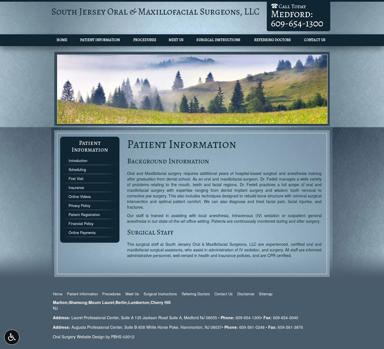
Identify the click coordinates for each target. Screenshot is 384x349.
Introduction (78, 160)
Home (62, 39)
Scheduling (77, 169)
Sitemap (265, 293)
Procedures (144, 39)
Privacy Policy (79, 205)
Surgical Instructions (218, 39)
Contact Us (315, 39)
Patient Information (100, 39)
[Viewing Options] (11, 337)
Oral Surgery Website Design (79, 336)
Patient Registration (84, 214)
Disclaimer (245, 293)
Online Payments (82, 232)
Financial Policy (81, 223)
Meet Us (176, 39)
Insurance (76, 187)
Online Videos (80, 196)
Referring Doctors (272, 39)
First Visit (76, 178)
